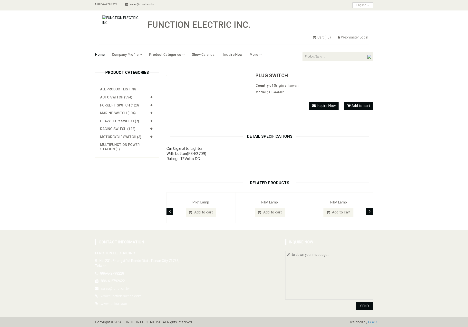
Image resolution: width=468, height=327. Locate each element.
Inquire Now (232, 55)
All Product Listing (118, 89)
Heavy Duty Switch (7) (119, 121)
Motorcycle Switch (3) (120, 137)
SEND (364, 306)
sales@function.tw (142, 4)
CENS (372, 322)
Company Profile (125, 55)
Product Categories (165, 55)
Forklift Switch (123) (119, 105)
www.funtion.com (114, 304)
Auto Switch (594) (116, 97)
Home (100, 55)
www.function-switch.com (121, 296)
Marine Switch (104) (118, 113)
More (254, 55)
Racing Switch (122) (118, 129)
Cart (324, 37)
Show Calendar (204, 55)
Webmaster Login (354, 37)
